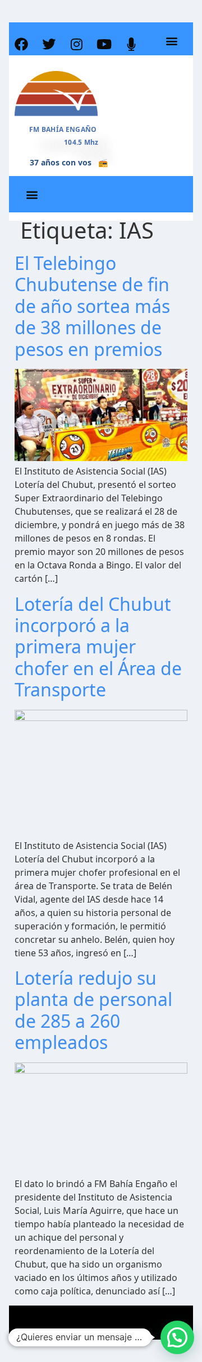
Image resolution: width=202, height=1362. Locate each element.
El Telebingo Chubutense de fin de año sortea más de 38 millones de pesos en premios (92, 306)
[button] (171, 41)
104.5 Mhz (81, 142)
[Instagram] (76, 44)
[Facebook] (21, 44)
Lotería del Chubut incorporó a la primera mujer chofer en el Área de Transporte (98, 647)
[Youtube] (104, 44)
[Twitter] (49, 44)
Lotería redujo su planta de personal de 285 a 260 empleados (93, 1010)
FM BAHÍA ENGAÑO (63, 129)
